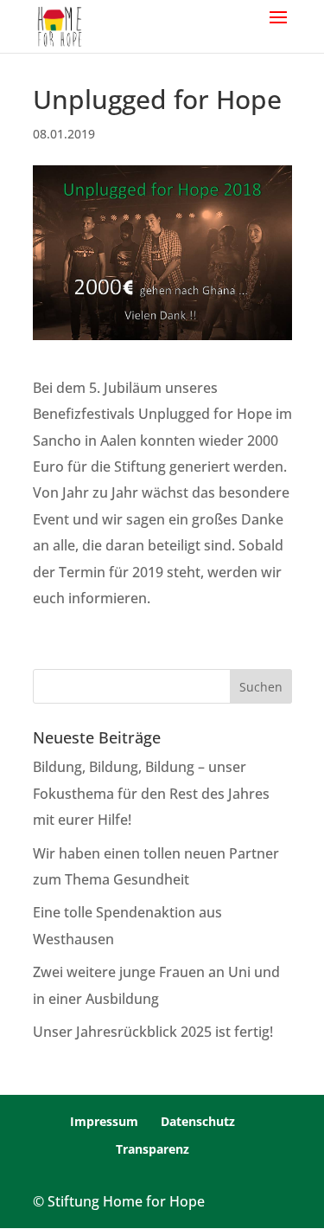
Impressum (104, 1121)
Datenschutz (198, 1121)
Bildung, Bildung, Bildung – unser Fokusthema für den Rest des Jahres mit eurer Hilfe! (151, 793)
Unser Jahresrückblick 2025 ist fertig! (153, 1031)
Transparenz (152, 1149)
